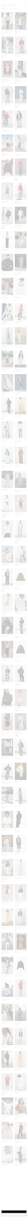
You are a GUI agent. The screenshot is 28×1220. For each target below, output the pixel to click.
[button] (14, 1211)
